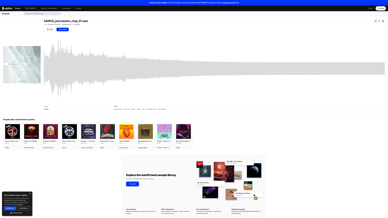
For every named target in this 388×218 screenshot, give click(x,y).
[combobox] (44, 13)
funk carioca (161, 109)
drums (133, 109)
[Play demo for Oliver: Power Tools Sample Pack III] (12, 131)
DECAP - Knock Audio (164, 148)
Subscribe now (228, 3)
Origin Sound (123, 148)
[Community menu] (72, 8)
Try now (381, 8)
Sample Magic (143, 148)
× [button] (30, 193)
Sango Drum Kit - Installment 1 (60, 24)
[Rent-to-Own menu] (58, 8)
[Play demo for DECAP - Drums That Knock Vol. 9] (164, 131)
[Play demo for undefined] (22, 65)
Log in (370, 8)
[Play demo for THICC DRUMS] (126, 131)
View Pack (63, 29)
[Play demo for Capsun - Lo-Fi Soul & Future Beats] (88, 131)
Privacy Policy (19, 204)
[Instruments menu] (37, 8)
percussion (118, 109)
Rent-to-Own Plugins (49, 8)
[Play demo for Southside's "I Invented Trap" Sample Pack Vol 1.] (107, 131)
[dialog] (17, 204)
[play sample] (214, 69)
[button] (17, 213)
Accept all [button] (10, 208)
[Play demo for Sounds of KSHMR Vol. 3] (31, 131)
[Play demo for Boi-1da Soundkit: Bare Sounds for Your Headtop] (183, 131)
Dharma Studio (29, 148)
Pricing (78, 8)
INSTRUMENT (31, 8)
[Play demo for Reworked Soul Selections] (145, 131)
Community (66, 8)
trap (143, 109)
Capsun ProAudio (87, 148)
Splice (77, 24)
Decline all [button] (24, 208)
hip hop (126, 109)
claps (138, 109)
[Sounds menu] (22, 8)
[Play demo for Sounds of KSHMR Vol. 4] (50, 131)
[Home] (7, 9)
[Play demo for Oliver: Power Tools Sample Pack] (69, 131)
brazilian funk (151, 109)
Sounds (18, 8)
